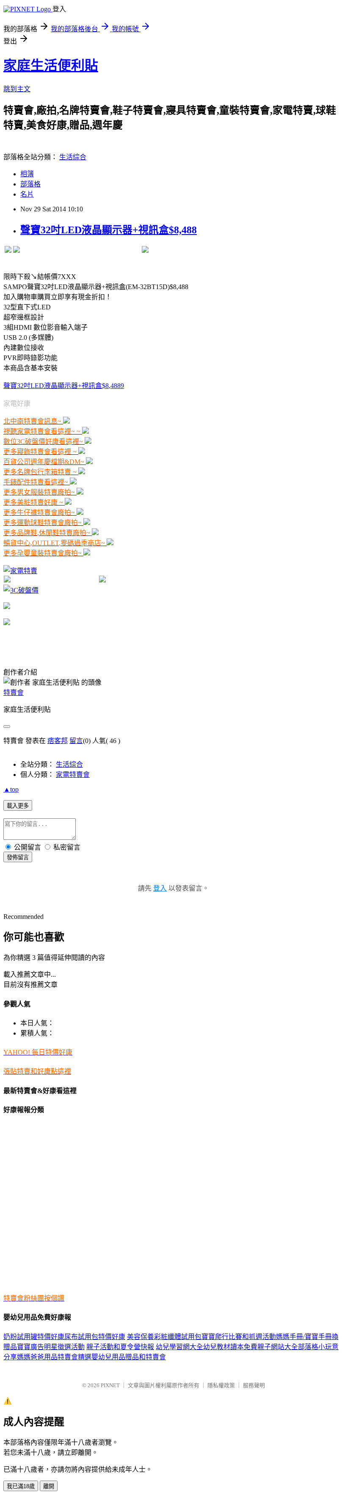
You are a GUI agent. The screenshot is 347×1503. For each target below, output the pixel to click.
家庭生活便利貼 (50, 65)
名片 (27, 194)
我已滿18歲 (21, 1486)
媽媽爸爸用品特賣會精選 (54, 1357)
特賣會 (13, 692)
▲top (11, 789)
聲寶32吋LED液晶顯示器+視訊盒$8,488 (108, 229)
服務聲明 (254, 1385)
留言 (76, 740)
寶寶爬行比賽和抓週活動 (238, 1336)
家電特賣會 (73, 774)
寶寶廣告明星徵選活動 (51, 1346)
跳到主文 (16, 89)
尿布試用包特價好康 (94, 1336)
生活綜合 (72, 157)
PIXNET (110, 1385)
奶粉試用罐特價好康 (33, 1336)
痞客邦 (57, 740)
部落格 (30, 184)
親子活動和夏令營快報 (120, 1346)
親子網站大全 (277, 1346)
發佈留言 (18, 857)
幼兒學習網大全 (179, 1346)
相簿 (27, 174)
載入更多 (18, 806)
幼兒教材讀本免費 (230, 1346)
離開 (48, 1486)
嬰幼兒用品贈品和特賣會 (128, 1357)
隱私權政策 (221, 1385)
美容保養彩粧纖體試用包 (164, 1336)
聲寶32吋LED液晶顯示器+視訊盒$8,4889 (63, 385)
